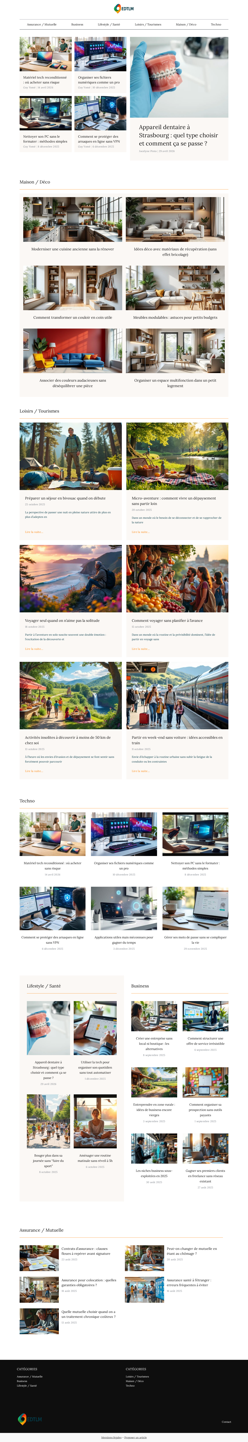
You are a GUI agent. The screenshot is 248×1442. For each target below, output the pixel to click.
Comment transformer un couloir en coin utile (72, 317)
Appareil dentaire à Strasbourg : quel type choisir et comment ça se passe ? (178, 135)
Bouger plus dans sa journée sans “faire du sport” (48, 1160)
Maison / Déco (186, 24)
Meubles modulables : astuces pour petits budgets (175, 317)
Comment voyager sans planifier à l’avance (167, 620)
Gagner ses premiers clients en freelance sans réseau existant (205, 1176)
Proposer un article (135, 1437)
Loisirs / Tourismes (148, 24)
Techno (216, 24)
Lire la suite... (34, 532)
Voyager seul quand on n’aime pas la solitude (62, 620)
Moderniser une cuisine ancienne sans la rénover (72, 249)
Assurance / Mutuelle (42, 24)
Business (77, 24)
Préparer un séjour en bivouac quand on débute (65, 498)
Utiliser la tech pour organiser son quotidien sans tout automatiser (95, 1067)
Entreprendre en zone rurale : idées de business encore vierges (154, 1110)
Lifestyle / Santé (109, 24)
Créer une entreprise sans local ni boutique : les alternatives (154, 1043)
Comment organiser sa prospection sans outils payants (205, 1110)
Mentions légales (111, 1437)
